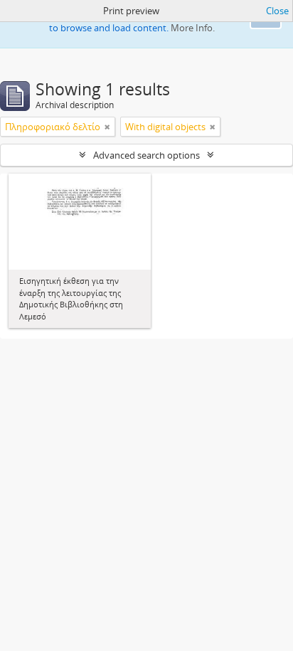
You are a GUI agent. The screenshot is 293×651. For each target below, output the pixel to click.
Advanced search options (146, 155)
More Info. (193, 27)
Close (277, 10)
